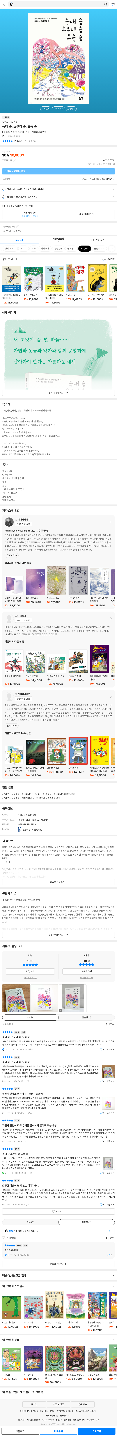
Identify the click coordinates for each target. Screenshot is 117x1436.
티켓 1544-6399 (47, 1411)
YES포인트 (7, 160)
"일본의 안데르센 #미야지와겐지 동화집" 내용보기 (58, 1101)
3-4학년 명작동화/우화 (64, 794)
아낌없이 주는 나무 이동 (11, 1314)
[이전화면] (4, 4)
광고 (97, 1420)
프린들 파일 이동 (78, 757)
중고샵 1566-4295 (65, 1411)
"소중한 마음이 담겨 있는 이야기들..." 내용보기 (58, 1192)
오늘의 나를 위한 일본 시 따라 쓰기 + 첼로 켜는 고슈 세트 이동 (14, 591)
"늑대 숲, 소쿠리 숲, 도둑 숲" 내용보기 (58, 1040)
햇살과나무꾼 (38, 132)
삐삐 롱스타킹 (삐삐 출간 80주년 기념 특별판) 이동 (99, 756)
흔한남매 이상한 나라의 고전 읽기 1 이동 (97, 1312)
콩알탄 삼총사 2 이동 (33, 285)
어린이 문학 (27, 798)
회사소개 (67, 1420)
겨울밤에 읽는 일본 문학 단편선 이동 (99, 587)
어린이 (17, 794)
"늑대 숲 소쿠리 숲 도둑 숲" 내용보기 (58, 1161)
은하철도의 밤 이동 (78, 586)
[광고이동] (105, 4)
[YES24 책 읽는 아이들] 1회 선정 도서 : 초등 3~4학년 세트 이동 (14, 761)
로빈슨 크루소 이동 (97, 1366)
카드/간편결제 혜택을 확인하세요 (97, 179)
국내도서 (7, 794)
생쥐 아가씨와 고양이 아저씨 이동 (99, 665)
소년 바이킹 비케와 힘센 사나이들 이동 (54, 285)
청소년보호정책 (48, 1420)
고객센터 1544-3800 (29, 1411)
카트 (113, 5)
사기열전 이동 (11, 1366)
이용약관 (21, 1420)
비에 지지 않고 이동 (56, 586)
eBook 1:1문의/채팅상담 (85, 1411)
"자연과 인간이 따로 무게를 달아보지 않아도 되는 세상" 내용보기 (58, 1131)
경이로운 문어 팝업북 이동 (75, 1365)
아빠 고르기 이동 (75, 284)
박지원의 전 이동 (33, 1365)
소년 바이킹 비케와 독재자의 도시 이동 (11, 285)
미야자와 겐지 (8, 132)
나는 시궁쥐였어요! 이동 (97, 284)
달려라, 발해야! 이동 (78, 667)
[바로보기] (16, 998)
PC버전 (59, 1420)
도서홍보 (90, 1420)
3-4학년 (26, 794)
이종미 (22, 132)
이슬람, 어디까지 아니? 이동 (14, 667)
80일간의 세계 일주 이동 (54, 1311)
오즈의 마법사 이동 (33, 1314)
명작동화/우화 (54, 798)
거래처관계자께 (79, 1420)
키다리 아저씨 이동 (75, 1312)
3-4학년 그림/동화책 (41, 794)
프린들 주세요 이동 (56, 757)
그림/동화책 (39, 798)
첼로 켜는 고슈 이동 (35, 588)
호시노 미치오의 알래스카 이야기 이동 (35, 758)
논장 (4, 135)
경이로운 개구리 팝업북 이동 (54, 1365)
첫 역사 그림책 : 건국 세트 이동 (56, 669)
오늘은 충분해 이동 (35, 668)
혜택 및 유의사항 (30, 977)
